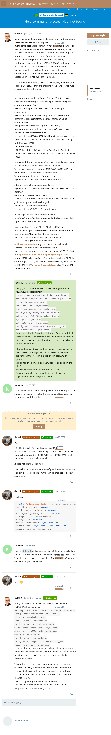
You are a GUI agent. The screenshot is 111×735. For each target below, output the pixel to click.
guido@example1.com (25, 244)
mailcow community (22, 3)
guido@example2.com (57, 254)
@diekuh (27, 551)
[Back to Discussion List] (3, 3)
